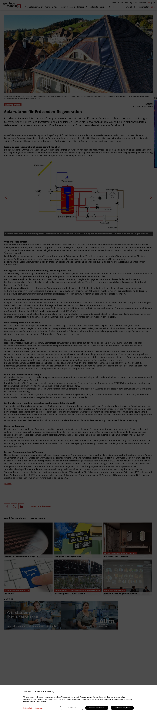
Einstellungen (72, 708)
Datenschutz (28, 708)
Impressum (39, 708)
